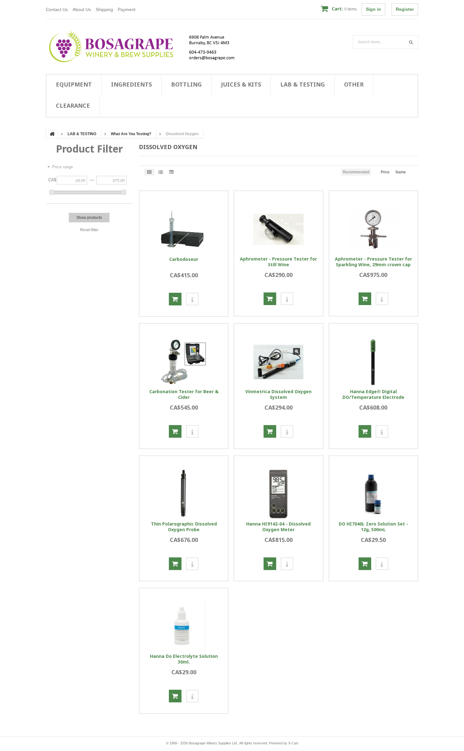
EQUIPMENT (74, 84)
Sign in (373, 9)
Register (405, 9)
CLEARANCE (73, 105)
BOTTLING (186, 84)
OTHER (354, 84)
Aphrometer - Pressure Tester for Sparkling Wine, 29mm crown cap (373, 261)
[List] (160, 172)
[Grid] (149, 172)
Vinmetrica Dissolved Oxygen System (278, 394)
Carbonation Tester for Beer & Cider (183, 394)
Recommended (356, 172)
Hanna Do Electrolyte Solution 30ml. (184, 659)
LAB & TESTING (302, 84)
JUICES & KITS (241, 84)
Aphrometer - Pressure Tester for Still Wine (278, 261)
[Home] (146, 46)
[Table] (171, 172)
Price (385, 172)
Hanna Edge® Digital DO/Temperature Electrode (373, 394)
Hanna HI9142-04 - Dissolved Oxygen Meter (278, 526)
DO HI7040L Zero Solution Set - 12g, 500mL (373, 526)
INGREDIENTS (131, 84)
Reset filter (89, 230)
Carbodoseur (183, 259)
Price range (62, 167)
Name (401, 172)
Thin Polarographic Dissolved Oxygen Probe (184, 526)
